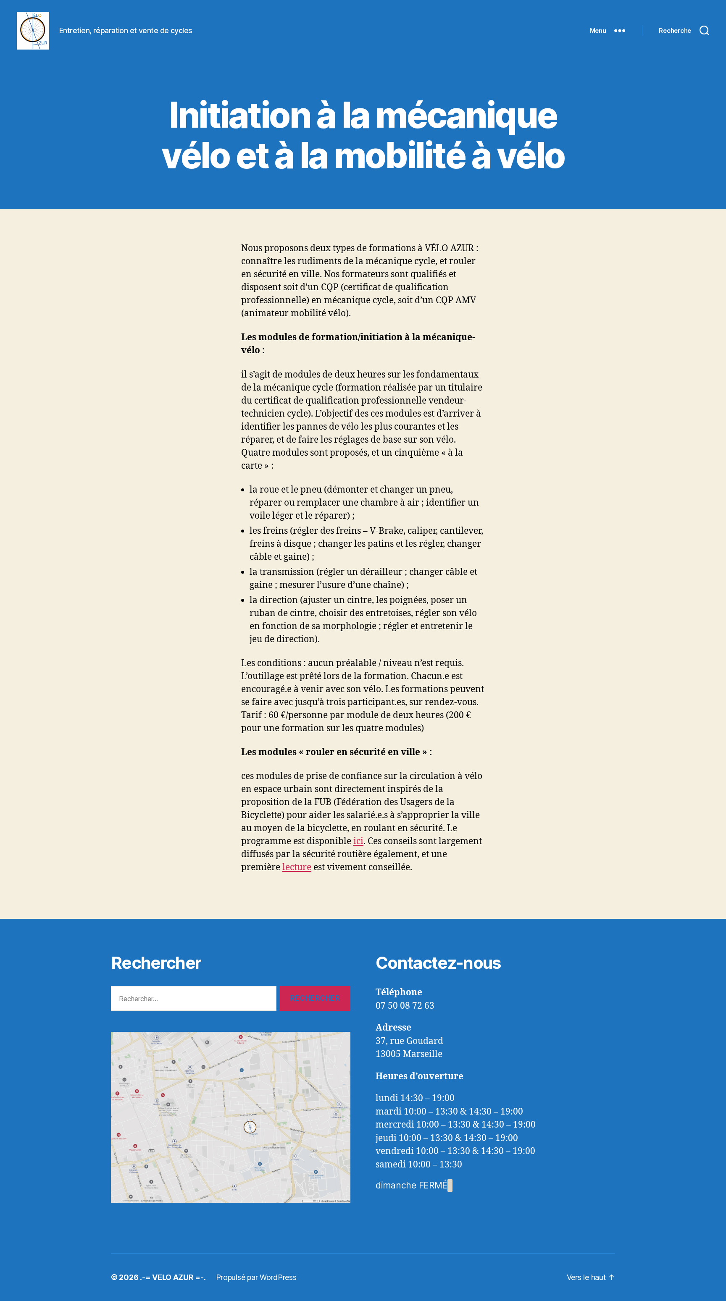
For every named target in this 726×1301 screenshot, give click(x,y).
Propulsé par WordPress (256, 1277)
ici (358, 841)
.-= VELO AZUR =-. (172, 1277)
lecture (296, 867)
